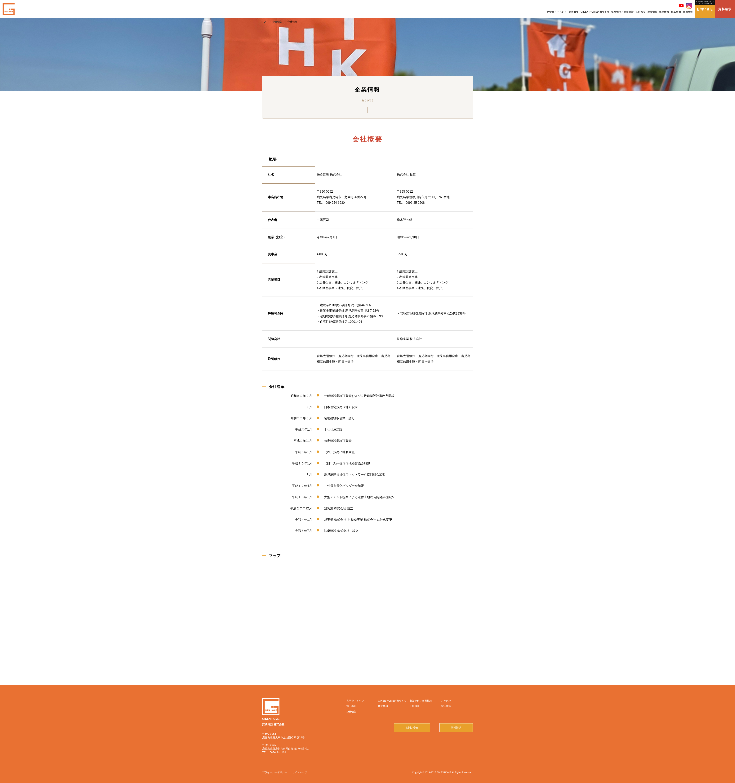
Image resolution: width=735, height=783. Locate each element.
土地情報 (415, 706)
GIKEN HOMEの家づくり (392, 700)
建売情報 (383, 706)
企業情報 (277, 21)
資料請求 (725, 9)
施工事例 (351, 706)
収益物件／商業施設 (421, 700)
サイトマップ (299, 772)
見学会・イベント (356, 700)
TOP (264, 21)
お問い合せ (705, 6)
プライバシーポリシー (274, 772)
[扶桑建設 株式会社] (8, 9)
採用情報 (446, 706)
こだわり (446, 700)
